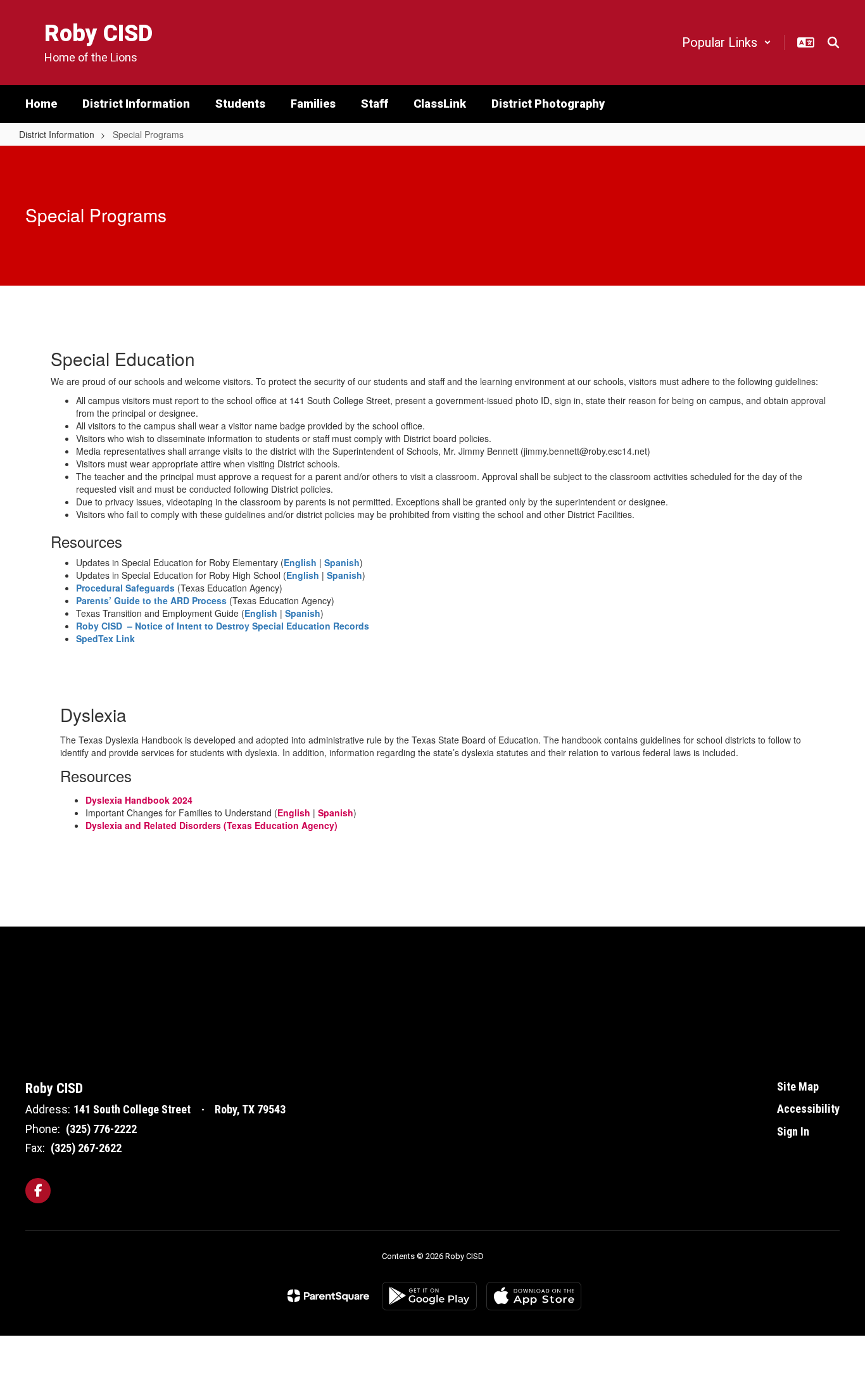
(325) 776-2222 (101, 1129)
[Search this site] (833, 42)
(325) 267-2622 (86, 1148)
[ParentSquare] (328, 1295)
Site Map (798, 1086)
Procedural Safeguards (125, 587)
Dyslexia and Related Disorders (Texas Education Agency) (211, 825)
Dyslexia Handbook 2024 (139, 800)
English (300, 562)
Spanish (342, 562)
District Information (56, 134)
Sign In (793, 1131)
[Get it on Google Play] (429, 1296)
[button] (726, 42)
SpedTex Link (105, 638)
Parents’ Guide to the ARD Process (151, 600)
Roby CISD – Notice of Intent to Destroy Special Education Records (222, 625)
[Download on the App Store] (533, 1296)
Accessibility (808, 1108)
